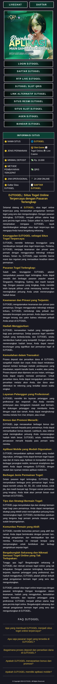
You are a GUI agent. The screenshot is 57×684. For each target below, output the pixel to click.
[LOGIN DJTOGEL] (28, 64)
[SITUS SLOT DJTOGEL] (28, 109)
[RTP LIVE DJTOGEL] (28, 79)
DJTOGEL (29, 207)
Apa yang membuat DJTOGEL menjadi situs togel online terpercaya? (28, 629)
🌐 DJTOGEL (37, 141)
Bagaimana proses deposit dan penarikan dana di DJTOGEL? (29, 651)
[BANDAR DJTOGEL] (28, 124)
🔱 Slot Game (37, 147)
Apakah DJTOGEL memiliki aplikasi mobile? (28, 672)
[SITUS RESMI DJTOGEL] (28, 101)
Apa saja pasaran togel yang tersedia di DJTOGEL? (28, 640)
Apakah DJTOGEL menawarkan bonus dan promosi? (28, 662)
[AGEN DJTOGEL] (28, 116)
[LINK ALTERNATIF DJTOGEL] (28, 94)
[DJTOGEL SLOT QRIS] (28, 86)
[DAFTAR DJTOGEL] (28, 71)
